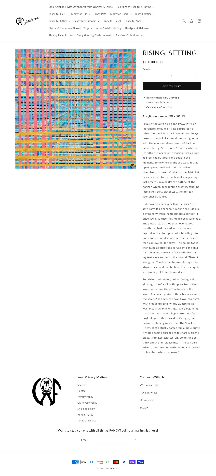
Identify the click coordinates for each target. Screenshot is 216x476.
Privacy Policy (85, 396)
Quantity (147, 69)
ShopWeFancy (111, 468)
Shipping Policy (86, 408)
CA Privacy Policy (87, 402)
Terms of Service (86, 420)
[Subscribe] (134, 440)
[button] (135, 6)
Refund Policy (85, 414)
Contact (81, 390)
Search (81, 385)
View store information (159, 107)
